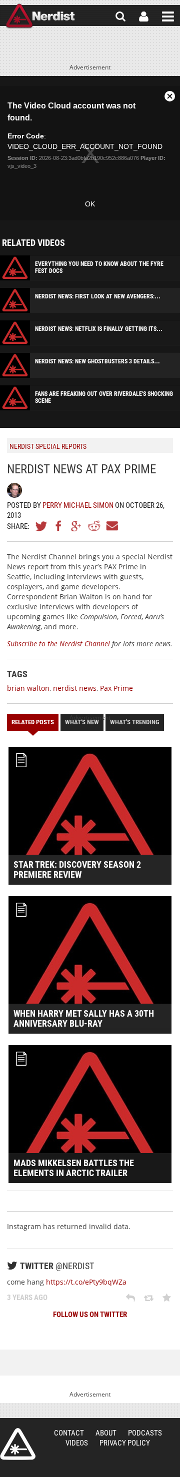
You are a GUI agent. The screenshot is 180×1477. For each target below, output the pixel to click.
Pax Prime (116, 688)
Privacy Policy (125, 1443)
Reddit (94, 525)
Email (111, 525)
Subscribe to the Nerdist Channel (58, 643)
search (121, 16)
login (143, 16)
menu (168, 16)
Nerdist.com (18, 1444)
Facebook (59, 525)
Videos (77, 1443)
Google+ (76, 525)
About (106, 1433)
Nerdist (40, 16)
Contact (69, 1433)
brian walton (28, 688)
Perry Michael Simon (78, 505)
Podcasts (145, 1433)
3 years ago (27, 1297)
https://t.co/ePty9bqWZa (86, 1282)
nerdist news (74, 688)
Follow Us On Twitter (90, 1314)
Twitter (41, 525)
